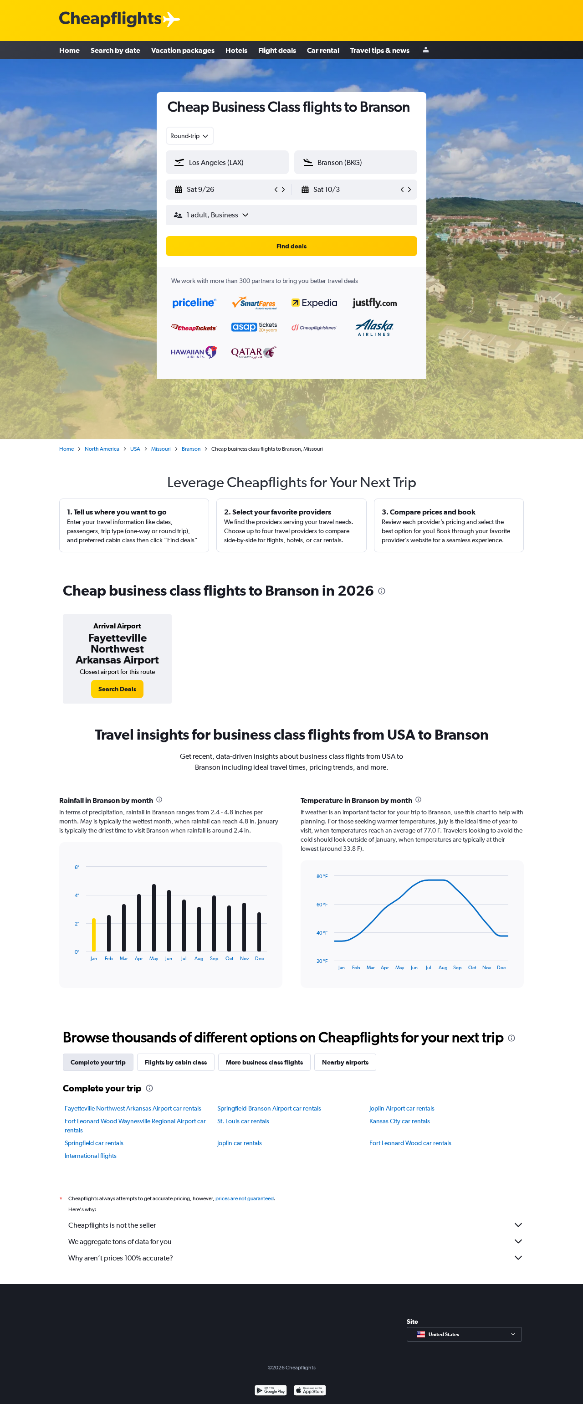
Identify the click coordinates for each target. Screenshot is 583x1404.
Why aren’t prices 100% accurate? (120, 1258)
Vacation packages (183, 50)
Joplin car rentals (239, 1143)
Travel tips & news (379, 50)
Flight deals (277, 50)
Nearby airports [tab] (345, 1062)
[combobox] (190, 136)
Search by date (115, 50)
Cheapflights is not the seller (112, 1225)
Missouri (161, 449)
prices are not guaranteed (244, 1198)
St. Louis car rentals (243, 1121)
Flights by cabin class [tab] (176, 1062)
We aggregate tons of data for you (120, 1241)
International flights (91, 1155)
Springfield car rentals (94, 1143)
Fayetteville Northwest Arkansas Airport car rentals (133, 1108)
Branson (191, 449)
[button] (223, 189)
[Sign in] (426, 50)
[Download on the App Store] (310, 1391)
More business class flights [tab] (264, 1062)
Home (69, 50)
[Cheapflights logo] (110, 19)
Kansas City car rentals (399, 1121)
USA (135, 449)
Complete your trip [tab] (98, 1062)
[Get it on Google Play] (270, 1391)
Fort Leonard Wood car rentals (410, 1143)
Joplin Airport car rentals (402, 1108)
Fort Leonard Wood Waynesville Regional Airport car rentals (135, 1125)
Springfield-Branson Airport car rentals (269, 1108)
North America (102, 449)
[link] (117, 689)
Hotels (236, 50)
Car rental (323, 50)
